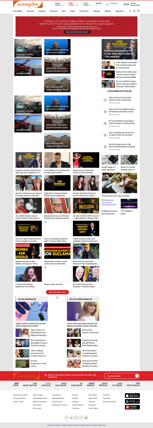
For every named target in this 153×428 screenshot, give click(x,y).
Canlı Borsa (56, 395)
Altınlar (75, 395)
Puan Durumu (76, 384)
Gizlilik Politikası (67, 425)
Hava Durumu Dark (20, 395)
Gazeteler (119, 11)
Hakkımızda (51, 425)
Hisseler (90, 384)
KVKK (83, 425)
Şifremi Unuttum (109, 401)
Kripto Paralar (133, 384)
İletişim (58, 425)
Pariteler (103, 384)
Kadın (72, 11)
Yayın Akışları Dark (40, 398)
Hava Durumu (60, 384)
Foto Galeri (84, 11)
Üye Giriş (106, 395)
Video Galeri (93, 398)
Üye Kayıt (106, 398)
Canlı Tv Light (18, 401)
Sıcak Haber (93, 408)
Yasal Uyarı (102, 425)
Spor (64, 11)
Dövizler (75, 398)
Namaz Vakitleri (30, 384)
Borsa (15, 384)
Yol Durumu (117, 384)
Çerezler (77, 425)
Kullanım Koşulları (91, 425)
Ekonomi (53, 11)
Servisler (30, 11)
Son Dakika (17, 11)
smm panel (37, 408)
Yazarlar (107, 11)
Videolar (96, 11)
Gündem (42, 11)
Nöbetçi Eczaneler (40, 401)
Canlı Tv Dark (38, 395)
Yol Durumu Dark (19, 398)
